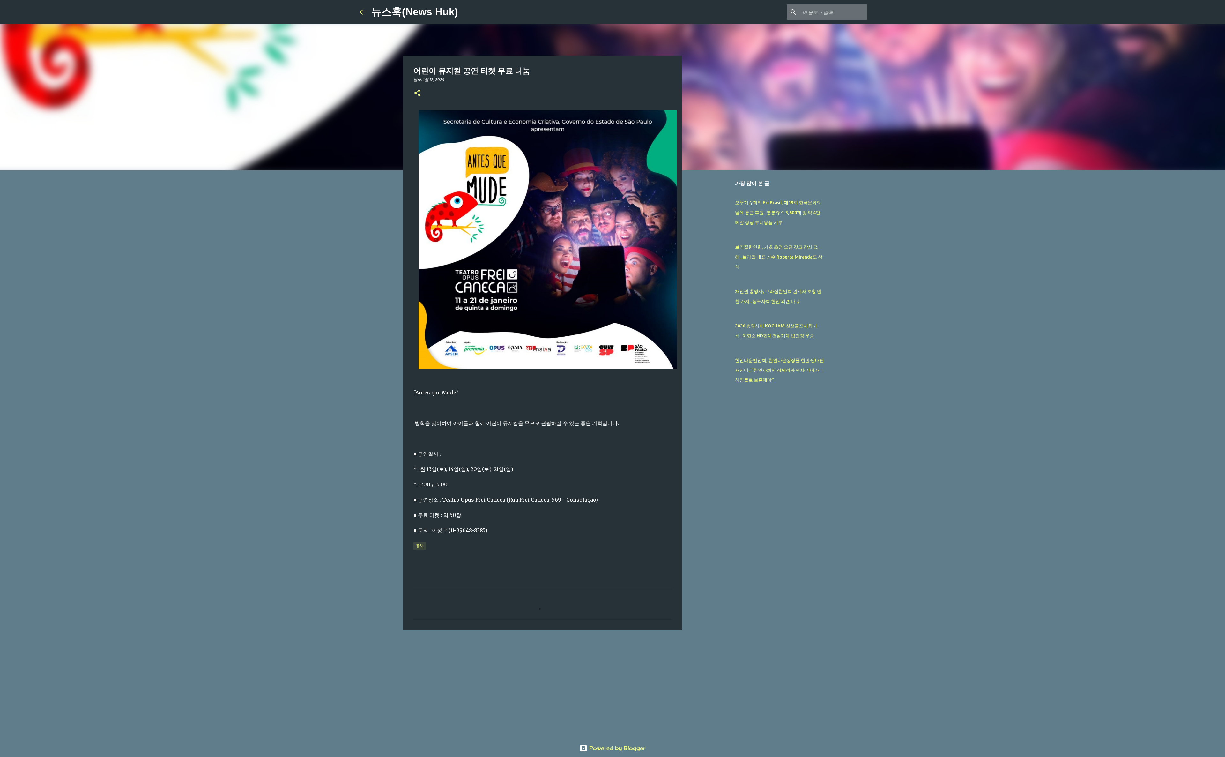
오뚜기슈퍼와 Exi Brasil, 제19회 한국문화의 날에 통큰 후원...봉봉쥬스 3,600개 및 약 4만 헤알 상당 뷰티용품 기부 (778, 212)
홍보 (420, 545)
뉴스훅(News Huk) (414, 12)
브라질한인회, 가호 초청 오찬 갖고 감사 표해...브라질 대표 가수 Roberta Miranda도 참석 (778, 256)
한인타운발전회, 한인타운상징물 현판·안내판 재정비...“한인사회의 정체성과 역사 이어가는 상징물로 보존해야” (779, 370)
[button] (417, 93)
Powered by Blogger (616, 748)
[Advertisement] (543, 684)
